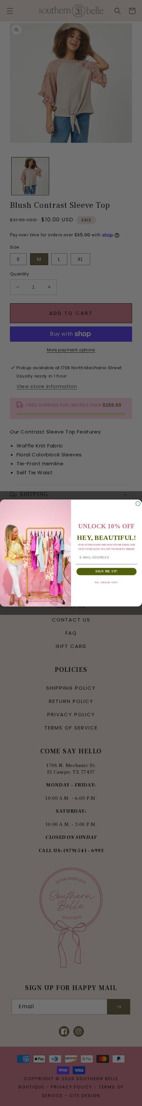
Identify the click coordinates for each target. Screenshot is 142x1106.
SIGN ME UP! (106, 571)
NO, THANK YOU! (107, 582)
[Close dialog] (138, 503)
